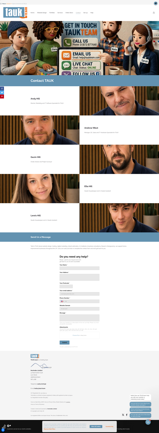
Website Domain (65, 305)
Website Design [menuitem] (42, 12)
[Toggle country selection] (63, 301)
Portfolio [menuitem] (52, 12)
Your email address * (66, 290)
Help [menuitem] (91, 12)
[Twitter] (123, 414)
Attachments (64, 327)
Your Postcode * (65, 283)
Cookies (68, 402)
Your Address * (64, 272)
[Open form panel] (155, 3)
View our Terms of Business (37, 404)
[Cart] (154, 13)
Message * (63, 313)
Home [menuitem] (32, 12)
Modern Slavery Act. (61, 402)
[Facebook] (126, 414)
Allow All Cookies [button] (96, 426)
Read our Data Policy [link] (49, 429)
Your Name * (64, 265)
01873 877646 (41, 384)
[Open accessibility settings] (3, 430)
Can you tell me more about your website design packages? (140, 404)
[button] (148, 422)
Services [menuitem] (60, 12)
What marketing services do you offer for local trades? (140, 409)
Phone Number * (65, 298)
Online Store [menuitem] (69, 12)
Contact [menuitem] (78, 12)
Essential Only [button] (109, 426)
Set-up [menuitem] (85, 12)
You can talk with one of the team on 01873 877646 (140, 415)
